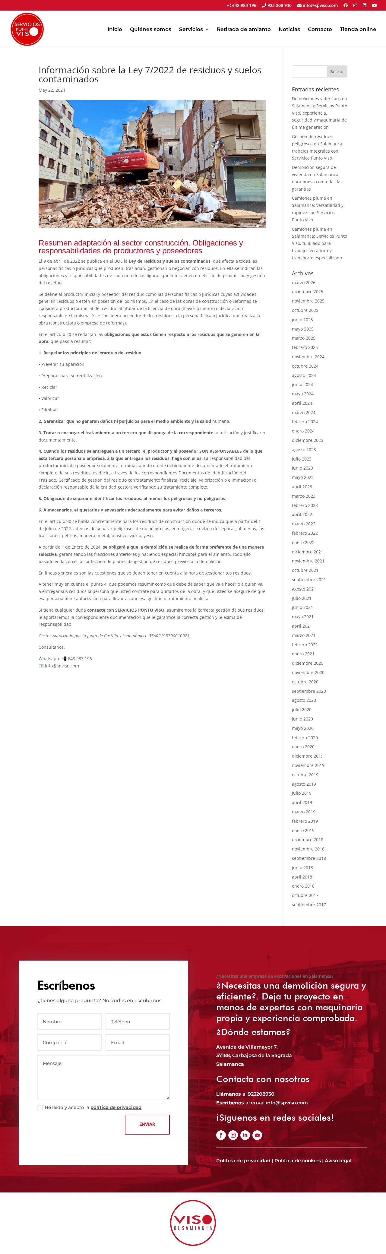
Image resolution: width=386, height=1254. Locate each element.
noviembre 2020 (308, 672)
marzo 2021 (303, 635)
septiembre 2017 (309, 904)
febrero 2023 (305, 505)
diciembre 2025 (307, 291)
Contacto (320, 29)
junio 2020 (302, 719)
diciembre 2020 (307, 663)
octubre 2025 (305, 310)
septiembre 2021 (309, 579)
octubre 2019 (305, 774)
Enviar (147, 1124)
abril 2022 (302, 514)
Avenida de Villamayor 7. (247, 1047)
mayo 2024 (303, 394)
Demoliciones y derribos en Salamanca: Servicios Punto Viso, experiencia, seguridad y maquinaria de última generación (319, 113)
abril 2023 (302, 486)
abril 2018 (302, 877)
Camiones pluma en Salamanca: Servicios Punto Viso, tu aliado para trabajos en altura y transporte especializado (319, 243)
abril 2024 (302, 403)
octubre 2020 (305, 682)
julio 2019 (302, 793)
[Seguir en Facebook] (221, 1135)
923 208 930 (279, 5)
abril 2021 (302, 626)
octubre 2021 (305, 570)
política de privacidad (115, 1107)
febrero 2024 (305, 421)
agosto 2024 (304, 375)
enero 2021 (303, 654)
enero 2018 (303, 886)
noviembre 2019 (308, 765)
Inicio (115, 29)
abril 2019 (302, 802)
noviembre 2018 (308, 849)
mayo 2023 (303, 477)
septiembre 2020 (309, 691)
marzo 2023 (303, 496)
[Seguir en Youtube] (257, 1135)
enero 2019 (303, 830)
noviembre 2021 (308, 561)
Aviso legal (338, 1161)
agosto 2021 (304, 589)
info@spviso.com (320, 5)
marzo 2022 (303, 524)
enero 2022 (303, 542)
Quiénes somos (150, 29)
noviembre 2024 (308, 356)
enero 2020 (303, 746)
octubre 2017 (305, 895)
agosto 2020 (304, 700)
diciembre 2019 (307, 756)
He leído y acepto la (93, 1107)
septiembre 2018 (309, 858)
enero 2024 (303, 431)
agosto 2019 (304, 784)
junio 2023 (302, 468)
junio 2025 (302, 319)
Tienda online (358, 29)
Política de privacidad (243, 1161)
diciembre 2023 (307, 440)
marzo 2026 (303, 282)
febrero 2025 (305, 347)
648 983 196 (243, 5)
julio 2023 (302, 459)
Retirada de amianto (244, 29)
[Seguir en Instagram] (233, 1135)
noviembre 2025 (308, 301)
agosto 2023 (304, 449)
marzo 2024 (303, 412)
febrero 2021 (305, 645)
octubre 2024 (305, 366)
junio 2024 (302, 384)
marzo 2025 (303, 338)
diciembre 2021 (307, 552)
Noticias (289, 29)
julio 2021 (302, 598)
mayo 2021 (303, 616)
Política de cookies (297, 1161)
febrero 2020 (305, 737)
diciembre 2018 (307, 839)
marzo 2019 (303, 812)
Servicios (191, 29)
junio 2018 (302, 867)
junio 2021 (302, 607)
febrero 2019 (305, 821)
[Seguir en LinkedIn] (245, 1135)
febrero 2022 (305, 533)
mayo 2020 (303, 728)
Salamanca (230, 1064)
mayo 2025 (303, 329)
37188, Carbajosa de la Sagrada (254, 1055)
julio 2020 (302, 709)
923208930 (261, 1094)
